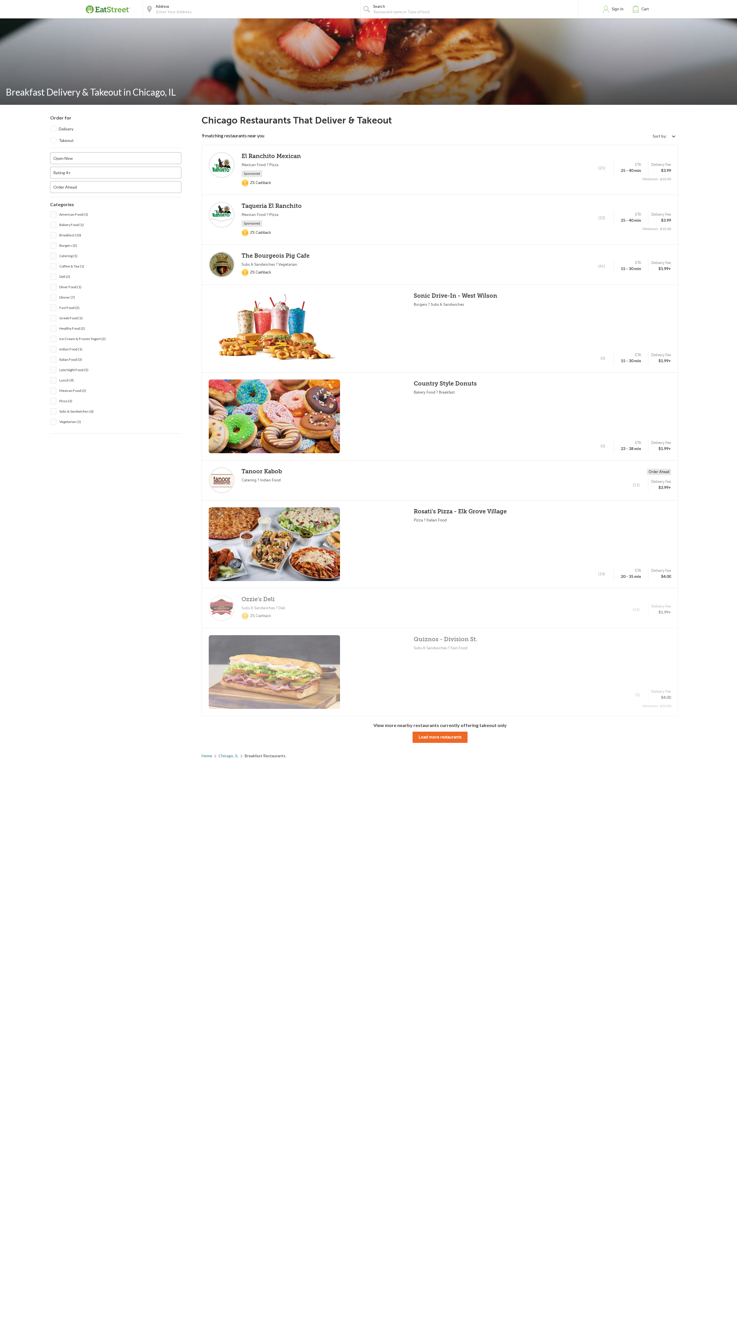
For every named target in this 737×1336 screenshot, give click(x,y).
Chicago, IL (228, 755)
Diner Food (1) (70, 287)
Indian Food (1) (70, 349)
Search (379, 7)
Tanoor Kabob (262, 471)
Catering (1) (68, 256)
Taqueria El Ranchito (272, 206)
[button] (642, 9)
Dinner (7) (67, 297)
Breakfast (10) (70, 235)
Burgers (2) (68, 245)
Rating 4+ (62, 172)
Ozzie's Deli (258, 599)
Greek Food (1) (71, 318)
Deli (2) (64, 276)
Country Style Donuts (445, 383)
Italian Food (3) (70, 359)
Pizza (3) (65, 401)
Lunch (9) (66, 380)
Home (207, 755)
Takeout (66, 140)
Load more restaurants (440, 737)
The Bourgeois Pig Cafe (275, 256)
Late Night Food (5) (73, 370)
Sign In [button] (618, 9)
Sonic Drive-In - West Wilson (455, 296)
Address (162, 7)
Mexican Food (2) (72, 390)
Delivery (66, 128)
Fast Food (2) (69, 307)
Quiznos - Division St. (445, 639)
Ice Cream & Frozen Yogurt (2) (82, 339)
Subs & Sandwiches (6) (76, 411)
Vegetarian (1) (70, 422)
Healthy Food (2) (72, 328)
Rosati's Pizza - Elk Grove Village (460, 511)
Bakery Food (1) (71, 225)
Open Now (63, 158)
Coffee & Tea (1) (71, 266)
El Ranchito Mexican (271, 156)
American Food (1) (73, 214)
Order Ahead (65, 187)
